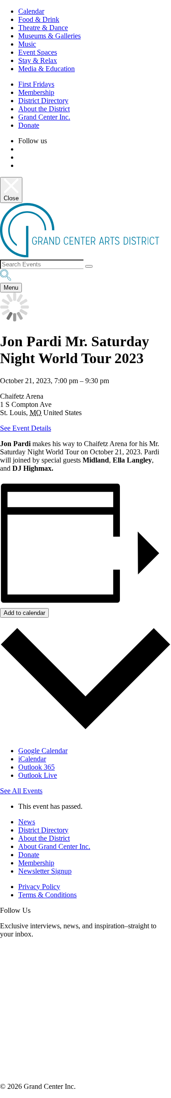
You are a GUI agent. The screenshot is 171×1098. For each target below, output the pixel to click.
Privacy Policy (39, 886)
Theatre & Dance (43, 27)
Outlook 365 (36, 767)
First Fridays (36, 84)
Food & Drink (38, 19)
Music (27, 44)
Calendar (31, 11)
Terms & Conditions (47, 895)
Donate (28, 125)
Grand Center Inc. (44, 117)
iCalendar (32, 759)
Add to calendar (24, 612)
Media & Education (46, 69)
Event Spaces (37, 52)
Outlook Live (37, 775)
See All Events (21, 791)
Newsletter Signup (45, 871)
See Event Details (25, 428)
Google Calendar (42, 751)
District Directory (43, 100)
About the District (44, 109)
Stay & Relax (37, 60)
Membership (36, 92)
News (26, 822)
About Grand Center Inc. (54, 846)
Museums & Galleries (49, 36)
